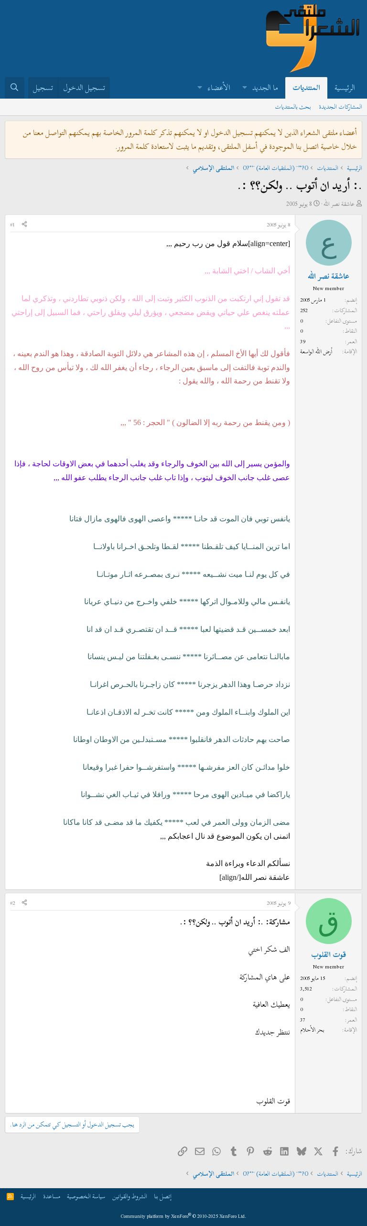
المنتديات (306, 87)
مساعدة (51, 1196)
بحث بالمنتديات (293, 107)
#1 (12, 224)
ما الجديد (265, 87)
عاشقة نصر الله (339, 204)
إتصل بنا (163, 1196)
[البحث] (14, 88)
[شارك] (24, 225)
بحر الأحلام (312, 1029)
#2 (12, 903)
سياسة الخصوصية (86, 1196)
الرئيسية (345, 87)
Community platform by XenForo (184, 1216)
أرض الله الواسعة (316, 351)
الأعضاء (219, 87)
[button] (244, 88)
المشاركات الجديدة (340, 107)
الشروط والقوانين (129, 1196)
